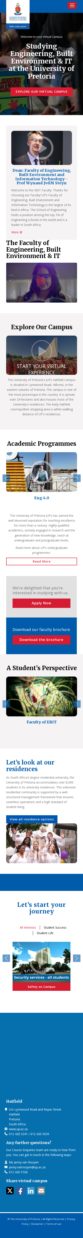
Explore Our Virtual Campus (41, 91)
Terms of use (53, 1223)
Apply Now (41, 603)
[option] (41, 479)
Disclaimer (37, 1223)
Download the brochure (41, 639)
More (15, 232)
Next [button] (77, 478)
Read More (42, 561)
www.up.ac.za (18, 1129)
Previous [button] (6, 478)
